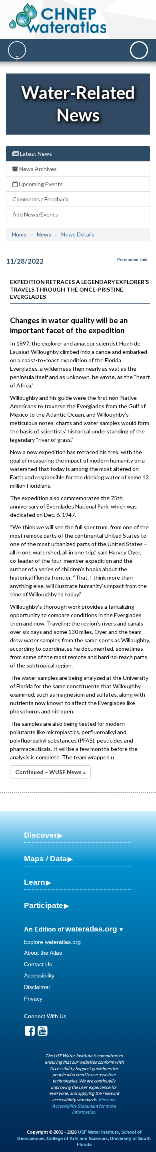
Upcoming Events (40, 184)
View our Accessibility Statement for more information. (84, 1105)
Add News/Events (35, 214)
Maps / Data (45, 858)
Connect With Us (45, 1016)
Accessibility (39, 975)
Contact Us (38, 964)
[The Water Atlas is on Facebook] (30, 1033)
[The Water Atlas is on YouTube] (42, 1033)
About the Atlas (43, 952)
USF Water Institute (98, 1132)
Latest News (35, 153)
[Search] (17, 50)
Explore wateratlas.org (52, 942)
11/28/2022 (25, 261)
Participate (43, 905)
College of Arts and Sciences (77, 1138)
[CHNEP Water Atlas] (57, 18)
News (44, 234)
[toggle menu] (139, 50)
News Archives (37, 168)
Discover (40, 835)
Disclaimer (37, 987)
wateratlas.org (91, 929)
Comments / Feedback (40, 199)
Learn (34, 882)
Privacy (33, 998)
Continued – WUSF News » (50, 772)
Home (19, 234)
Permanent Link (132, 259)
